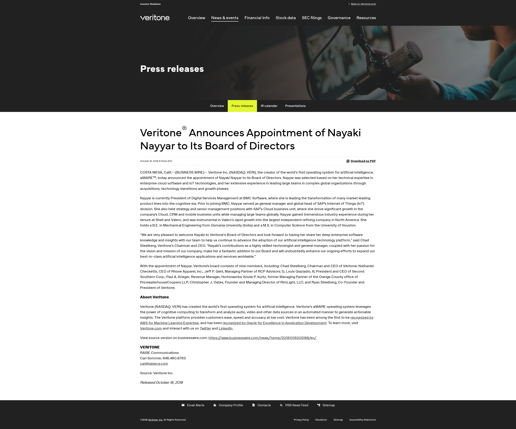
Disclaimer (321, 420)
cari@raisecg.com (154, 363)
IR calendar (269, 106)
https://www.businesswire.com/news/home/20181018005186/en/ (262, 337)
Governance (339, 18)
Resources (366, 18)
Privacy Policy (301, 420)
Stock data (286, 18)
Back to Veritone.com (363, 3)
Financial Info (257, 18)
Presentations (295, 106)
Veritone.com (151, 328)
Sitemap (326, 405)
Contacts (261, 405)
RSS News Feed (294, 405)
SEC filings (312, 18)
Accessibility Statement (362, 420)
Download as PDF (363, 161)
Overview (196, 18)
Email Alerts (192, 405)
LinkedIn (225, 328)
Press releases (242, 106)
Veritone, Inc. (155, 420)
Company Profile (228, 405)
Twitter (205, 328)
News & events (224, 18)
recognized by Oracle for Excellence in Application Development (275, 322)
